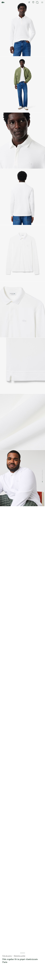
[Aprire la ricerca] (37, 2)
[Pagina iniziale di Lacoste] (3, 2)
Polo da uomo (7, 956)
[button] (33, 2)
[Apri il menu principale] (42, 2)
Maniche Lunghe (19, 956)
